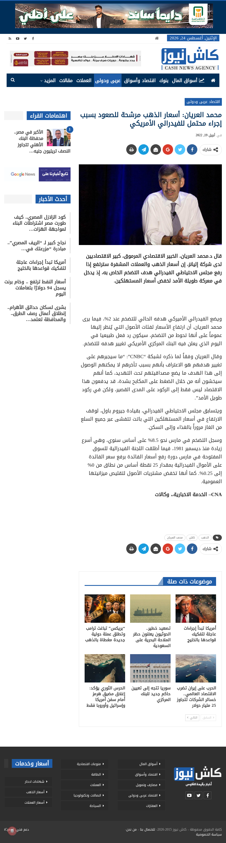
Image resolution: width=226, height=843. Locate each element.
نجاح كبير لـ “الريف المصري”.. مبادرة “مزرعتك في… (36, 245)
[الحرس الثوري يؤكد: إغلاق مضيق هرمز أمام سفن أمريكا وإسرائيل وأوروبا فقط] (105, 668)
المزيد (50, 80)
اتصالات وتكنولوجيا (87, 795)
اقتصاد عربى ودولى (203, 101)
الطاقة (96, 774)
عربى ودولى (107, 80)
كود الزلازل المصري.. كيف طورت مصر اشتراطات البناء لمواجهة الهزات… (39, 223)
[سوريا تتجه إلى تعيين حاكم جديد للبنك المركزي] (150, 668)
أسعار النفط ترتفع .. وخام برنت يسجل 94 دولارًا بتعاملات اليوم (35, 287)
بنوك (163, 80)
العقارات (151, 806)
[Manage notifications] (12, 830)
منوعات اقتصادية (89, 764)
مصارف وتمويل (146, 785)
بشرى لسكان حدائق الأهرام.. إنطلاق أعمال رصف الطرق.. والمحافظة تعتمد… (36, 313)
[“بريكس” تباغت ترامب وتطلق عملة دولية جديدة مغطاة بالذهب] (105, 608)
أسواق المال (184, 80)
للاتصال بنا (147, 829)
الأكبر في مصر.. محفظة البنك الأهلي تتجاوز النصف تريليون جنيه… (42, 141)
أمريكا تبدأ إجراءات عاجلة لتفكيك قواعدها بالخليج (41, 265)
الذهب (205, 537)
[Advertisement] (150, 298)
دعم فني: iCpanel (16, 829)
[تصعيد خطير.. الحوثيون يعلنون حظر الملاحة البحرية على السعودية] (150, 608)
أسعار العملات (34, 803)
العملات (84, 80)
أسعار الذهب (35, 792)
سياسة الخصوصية (209, 834)
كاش (192, 537)
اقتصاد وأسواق (140, 80)
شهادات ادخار (34, 782)
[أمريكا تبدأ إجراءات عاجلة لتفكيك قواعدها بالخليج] (196, 608)
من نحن (131, 829)
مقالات (66, 80)
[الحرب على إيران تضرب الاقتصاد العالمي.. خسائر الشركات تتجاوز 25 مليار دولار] (196, 668)
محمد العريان (175, 537)
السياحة (95, 806)
